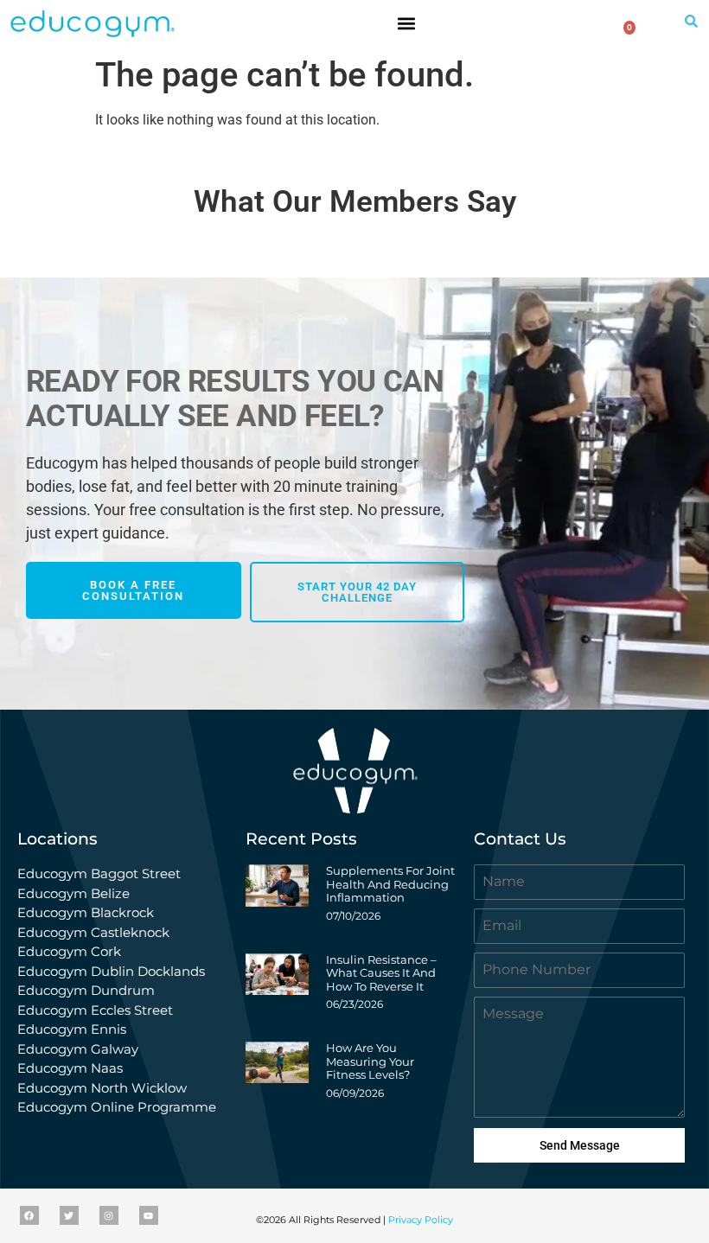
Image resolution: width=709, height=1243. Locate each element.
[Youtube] (148, 1215)
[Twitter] (69, 1215)
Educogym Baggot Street (100, 873)
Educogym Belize (73, 893)
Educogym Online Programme (116, 1107)
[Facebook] (29, 1215)
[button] (406, 23)
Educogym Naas (70, 1068)
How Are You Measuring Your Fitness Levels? (370, 1061)
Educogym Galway (77, 1049)
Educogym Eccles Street (95, 1010)
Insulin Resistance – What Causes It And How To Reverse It (381, 973)
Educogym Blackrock (85, 912)
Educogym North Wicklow (102, 1088)
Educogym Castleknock (93, 932)
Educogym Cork (69, 951)
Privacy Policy (420, 1220)
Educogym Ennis (71, 1029)
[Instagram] (108, 1215)
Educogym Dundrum (86, 990)
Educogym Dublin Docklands (111, 971)
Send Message (580, 1145)
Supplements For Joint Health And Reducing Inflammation (390, 884)
